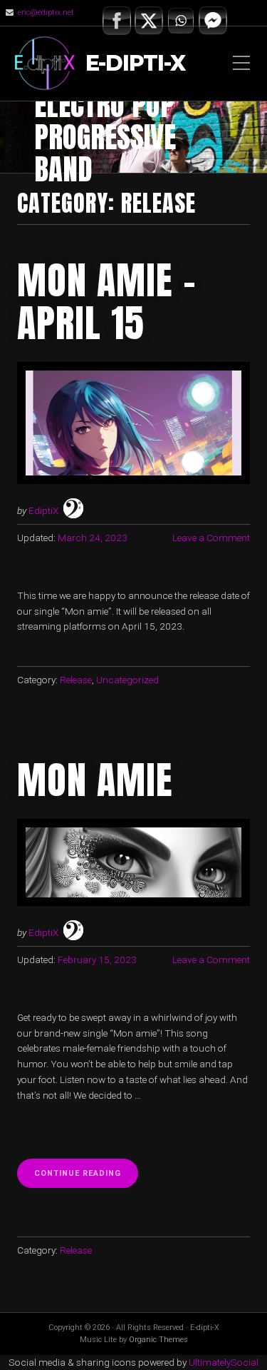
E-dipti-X (135, 64)
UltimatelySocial (223, 1362)
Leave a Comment (211, 537)
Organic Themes (158, 1339)
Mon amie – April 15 (107, 301)
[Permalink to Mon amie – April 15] (133, 423)
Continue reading (86, 1178)
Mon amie (95, 779)
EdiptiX (43, 510)
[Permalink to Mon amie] (133, 862)
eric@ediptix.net (46, 12)
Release (76, 679)
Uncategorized (127, 679)
